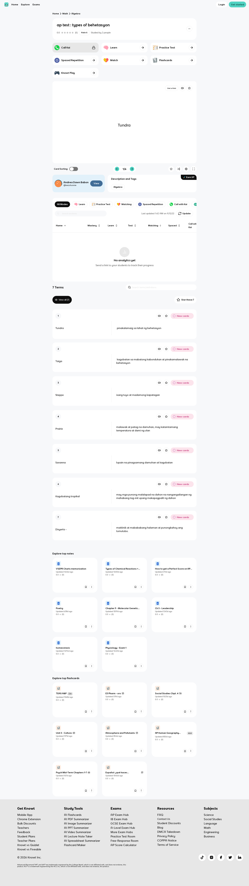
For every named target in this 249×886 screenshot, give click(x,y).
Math (65, 13)
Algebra (75, 13)
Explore (25, 4)
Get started (237, 4)
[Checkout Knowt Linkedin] (239, 857)
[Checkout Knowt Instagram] (211, 857)
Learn (82, 204)
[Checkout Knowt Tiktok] (202, 857)
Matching (126, 204)
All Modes (62, 204)
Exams (36, 4)
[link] (74, 575)
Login (221, 4)
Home (14, 4)
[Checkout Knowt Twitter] (230, 857)
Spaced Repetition (153, 204)
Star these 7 (187, 299)
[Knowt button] (189, 29)
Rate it (84, 32)
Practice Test (103, 204)
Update (186, 213)
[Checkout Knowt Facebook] (221, 857)
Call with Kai (180, 204)
